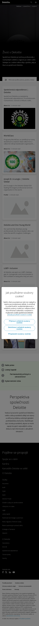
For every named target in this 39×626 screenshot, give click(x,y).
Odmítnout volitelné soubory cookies (19, 328)
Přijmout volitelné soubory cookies (19, 322)
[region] (19, 313)
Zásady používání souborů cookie (19, 315)
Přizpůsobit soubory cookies (19, 334)
